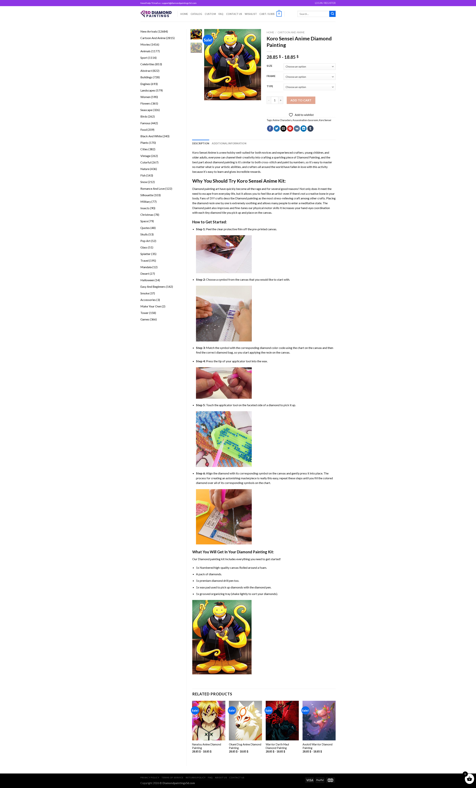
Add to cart (300, 100)
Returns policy (196, 777)
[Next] (255, 64)
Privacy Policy (149, 777)
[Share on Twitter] (277, 128)
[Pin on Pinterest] (290, 128)
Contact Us (234, 13)
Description (200, 143)
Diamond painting (246, 198)
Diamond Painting (308, 157)
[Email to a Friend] (283, 128)
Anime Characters (282, 120)
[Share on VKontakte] (297, 128)
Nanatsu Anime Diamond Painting (206, 746)
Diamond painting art (205, 188)
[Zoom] (209, 95)
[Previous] (210, 64)
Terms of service (173, 777)
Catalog (196, 13)
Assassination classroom (305, 120)
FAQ (220, 13)
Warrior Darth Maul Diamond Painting (277, 746)
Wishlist (251, 13)
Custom (210, 13)
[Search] (332, 14)
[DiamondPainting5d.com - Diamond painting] (156, 14)
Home (184, 13)
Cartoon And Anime (291, 32)
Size (269, 66)
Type (270, 86)
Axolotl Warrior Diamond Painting (317, 746)
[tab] (200, 143)
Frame (271, 76)
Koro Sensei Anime (204, 152)
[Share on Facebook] (270, 128)
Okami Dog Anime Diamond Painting (245, 746)
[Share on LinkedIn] (303, 128)
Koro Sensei (325, 120)
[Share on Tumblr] (310, 128)
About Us (221, 777)
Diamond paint (201, 208)
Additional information (229, 143)
